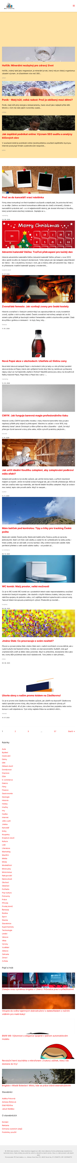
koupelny (4, 604)
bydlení (4, 492)
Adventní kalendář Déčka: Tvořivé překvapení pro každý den (37, 252)
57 (55, 731)
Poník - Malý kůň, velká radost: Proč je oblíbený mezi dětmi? (37, 99)
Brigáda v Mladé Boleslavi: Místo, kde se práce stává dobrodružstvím (36, 1085)
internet (4, 713)
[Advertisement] (38, 32)
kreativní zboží (6, 270)
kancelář (4, 433)
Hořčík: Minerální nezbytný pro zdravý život (28, 65)
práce (3, 150)
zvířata (4, 112)
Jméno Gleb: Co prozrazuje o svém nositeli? (28, 640)
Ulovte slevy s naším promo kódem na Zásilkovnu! (31, 695)
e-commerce (6, 550)
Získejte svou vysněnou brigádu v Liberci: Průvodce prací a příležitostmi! (38, 989)
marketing (5, 215)
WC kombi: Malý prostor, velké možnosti (25, 586)
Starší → (71, 731)
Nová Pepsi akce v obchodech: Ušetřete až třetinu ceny (34, 361)
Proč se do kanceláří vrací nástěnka (23, 197)
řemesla (4, 324)
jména (4, 659)
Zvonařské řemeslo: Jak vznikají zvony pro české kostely (35, 306)
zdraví (4, 78)
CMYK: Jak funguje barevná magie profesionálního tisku (35, 415)
